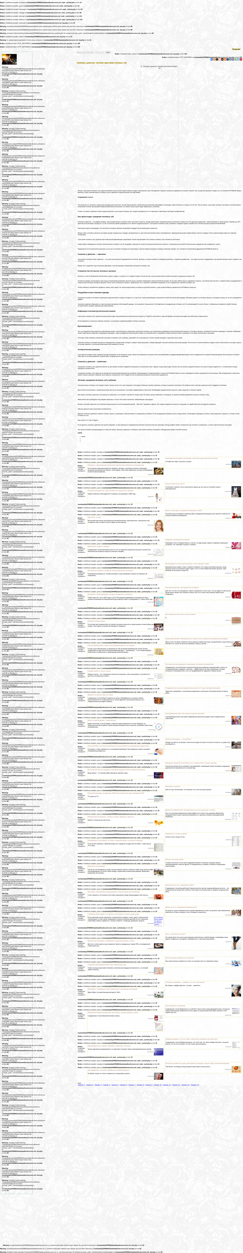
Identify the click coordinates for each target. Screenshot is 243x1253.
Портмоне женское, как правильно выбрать (182, 587)
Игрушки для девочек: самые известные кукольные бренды (111, 490)
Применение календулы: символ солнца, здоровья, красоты (111, 817)
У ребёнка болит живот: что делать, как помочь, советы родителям (113, 914)
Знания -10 (158, 1085)
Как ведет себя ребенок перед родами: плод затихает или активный (114, 892)
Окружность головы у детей (176, 834)
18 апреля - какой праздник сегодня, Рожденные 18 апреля (110, 594)
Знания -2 (89, 1085)
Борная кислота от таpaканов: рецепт (179, 885)
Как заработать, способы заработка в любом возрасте (108, 1070)
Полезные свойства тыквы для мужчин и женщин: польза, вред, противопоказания (197, 1063)
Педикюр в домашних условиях (177, 539)
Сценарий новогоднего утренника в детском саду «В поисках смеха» (191, 458)
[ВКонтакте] (212, 59)
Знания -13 (185, 1085)
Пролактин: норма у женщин (98, 546)
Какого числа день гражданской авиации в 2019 (183, 510)
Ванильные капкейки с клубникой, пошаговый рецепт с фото (111, 941)
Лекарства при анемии (96, 621)
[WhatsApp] (235, 59)
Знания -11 (167, 1085)
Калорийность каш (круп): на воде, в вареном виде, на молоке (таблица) (115, 840)
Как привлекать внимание (175, 1006)
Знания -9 (148, 1085)
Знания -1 (81, 1085)
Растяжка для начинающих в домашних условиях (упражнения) (189, 664)
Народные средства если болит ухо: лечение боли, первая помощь (191, 763)
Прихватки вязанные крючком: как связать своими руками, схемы (113, 1012)
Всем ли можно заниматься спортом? (179, 958)
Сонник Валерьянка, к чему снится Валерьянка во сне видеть (111, 645)
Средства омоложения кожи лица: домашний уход (107, 965)
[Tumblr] (230, 59)
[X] (217, 59)
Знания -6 (123, 1085)
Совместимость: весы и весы (99, 671)
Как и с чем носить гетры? (175, 934)
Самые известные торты (175, 484)
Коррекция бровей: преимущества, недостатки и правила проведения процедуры (196, 638)
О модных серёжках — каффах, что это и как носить (185, 982)
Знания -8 (140, 1085)
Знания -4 (106, 1085)
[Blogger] (220, 59)
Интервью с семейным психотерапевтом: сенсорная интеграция (112, 989)
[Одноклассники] (214, 59)
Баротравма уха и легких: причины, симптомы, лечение (109, 1046)
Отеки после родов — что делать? (178, 739)
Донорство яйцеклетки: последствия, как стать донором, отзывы (190, 810)
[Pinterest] (241, 59)
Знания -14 (195, 1085)
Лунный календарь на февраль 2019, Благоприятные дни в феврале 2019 (116, 793)
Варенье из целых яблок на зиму (100, 695)
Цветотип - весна (94, 517)
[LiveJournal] (227, 59)
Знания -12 (176, 1085)
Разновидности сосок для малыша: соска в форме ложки (187, 564)
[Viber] (233, 59)
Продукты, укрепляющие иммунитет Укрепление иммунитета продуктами (116, 465)
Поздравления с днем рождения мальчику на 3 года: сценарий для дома (192, 688)
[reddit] (225, 59)
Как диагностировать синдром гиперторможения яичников (110, 570)
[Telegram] (238, 59)
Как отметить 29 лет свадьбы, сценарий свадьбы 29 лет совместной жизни (116, 770)
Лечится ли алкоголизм (174, 859)
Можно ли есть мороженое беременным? (181, 907)
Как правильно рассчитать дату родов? (180, 614)
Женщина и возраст (172, 786)
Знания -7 (131, 1085)
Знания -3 (98, 1085)
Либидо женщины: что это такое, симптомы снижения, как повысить (191, 1039)
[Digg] (222, 59)
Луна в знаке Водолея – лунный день (102, 720)
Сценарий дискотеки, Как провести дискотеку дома (184, 713)
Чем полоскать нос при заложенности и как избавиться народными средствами (118, 746)
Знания (237, 49)
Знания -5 (115, 1085)
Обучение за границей (96, 866)
